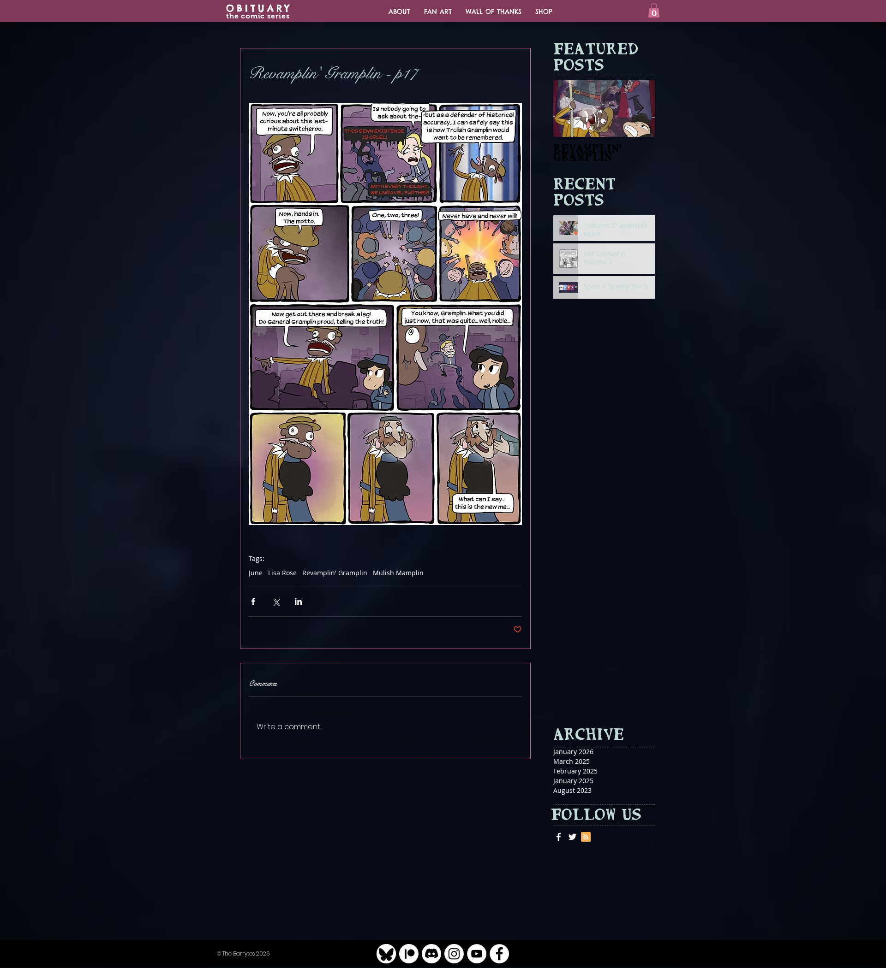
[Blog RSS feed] (586, 837)
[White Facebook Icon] (558, 837)
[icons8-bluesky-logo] (386, 953)
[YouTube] (476, 953)
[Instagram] (454, 953)
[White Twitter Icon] (572, 837)
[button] (654, 10)
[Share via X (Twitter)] (275, 601)
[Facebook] (499, 953)
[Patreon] (409, 953)
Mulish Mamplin (398, 573)
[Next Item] (640, 108)
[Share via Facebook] (253, 601)
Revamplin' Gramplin (334, 573)
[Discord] (431, 953)
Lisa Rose (282, 573)
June (256, 573)
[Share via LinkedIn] (298, 601)
